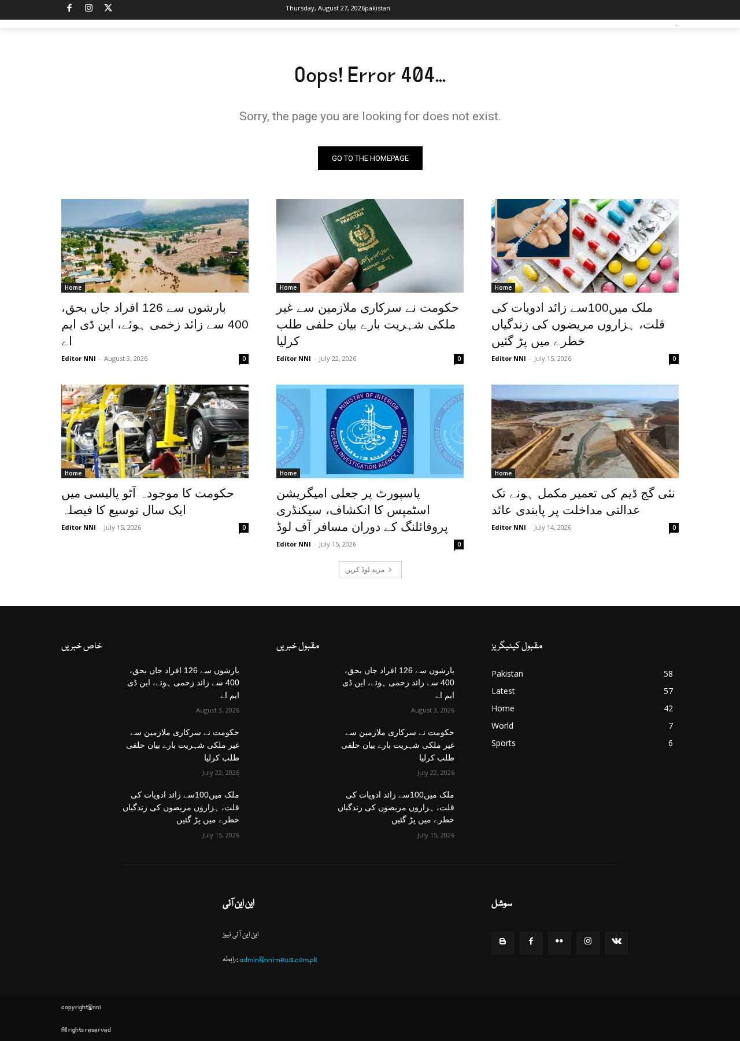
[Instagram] (89, 10)
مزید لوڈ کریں (364, 569)
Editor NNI (78, 358)
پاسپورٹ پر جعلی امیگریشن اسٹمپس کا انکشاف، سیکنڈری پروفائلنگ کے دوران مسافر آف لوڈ (362, 509)
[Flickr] (559, 943)
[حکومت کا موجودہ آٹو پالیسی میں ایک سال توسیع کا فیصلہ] (155, 431)
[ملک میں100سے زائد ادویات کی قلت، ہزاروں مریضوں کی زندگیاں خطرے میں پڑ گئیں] (585, 246)
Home (73, 287)
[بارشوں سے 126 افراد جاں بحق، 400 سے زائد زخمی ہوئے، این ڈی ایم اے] (155, 246)
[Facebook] (69, 10)
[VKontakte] (616, 943)
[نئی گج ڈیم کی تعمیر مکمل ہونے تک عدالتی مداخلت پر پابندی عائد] (585, 431)
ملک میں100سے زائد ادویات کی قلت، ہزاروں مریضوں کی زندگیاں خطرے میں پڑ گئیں (578, 324)
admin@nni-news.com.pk (278, 959)
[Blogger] (502, 943)
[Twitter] (108, 10)
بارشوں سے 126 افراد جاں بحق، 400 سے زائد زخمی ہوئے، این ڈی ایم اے (155, 324)
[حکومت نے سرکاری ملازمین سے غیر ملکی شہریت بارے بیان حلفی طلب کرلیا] (370, 246)
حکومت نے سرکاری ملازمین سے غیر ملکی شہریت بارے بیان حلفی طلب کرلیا (367, 324)
